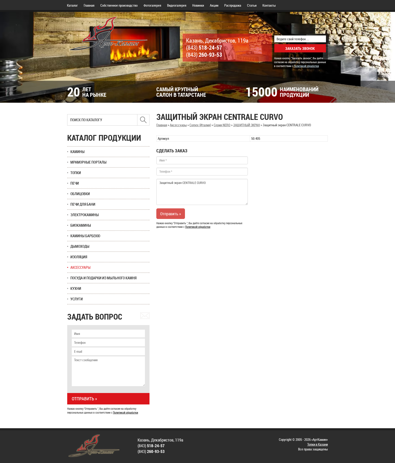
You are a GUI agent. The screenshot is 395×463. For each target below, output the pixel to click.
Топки (75, 172)
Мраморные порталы (88, 162)
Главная (89, 5)
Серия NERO (222, 125)
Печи (74, 183)
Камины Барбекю (85, 235)
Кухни (75, 288)
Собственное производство (119, 5)
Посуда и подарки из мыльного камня (103, 277)
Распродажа (232, 5)
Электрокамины (84, 214)
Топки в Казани (317, 444)
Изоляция (78, 256)
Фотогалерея (152, 5)
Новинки (198, 5)
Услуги (76, 298)
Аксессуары (178, 125)
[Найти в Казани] (143, 120)
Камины (77, 151)
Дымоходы (79, 246)
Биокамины (80, 225)
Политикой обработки (306, 66)
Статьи (251, 5)
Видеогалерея (176, 5)
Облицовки (80, 193)
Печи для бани (82, 204)
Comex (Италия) (200, 125)
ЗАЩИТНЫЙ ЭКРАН (246, 125)
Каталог (72, 5)
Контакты (269, 5)
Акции (214, 5)
